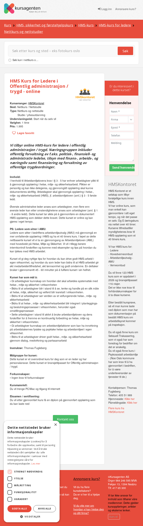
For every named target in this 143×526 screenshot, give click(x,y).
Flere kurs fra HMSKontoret (116, 410)
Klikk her (130, 399)
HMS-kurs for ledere (115, 25)
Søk (125, 51)
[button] (31, 517)
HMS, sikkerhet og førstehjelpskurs (44, 25)
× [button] (55, 424)
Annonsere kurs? (125, 9)
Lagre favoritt (25, 133)
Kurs (7, 25)
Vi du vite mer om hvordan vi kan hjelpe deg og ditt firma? (88, 509)
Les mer (35, 463)
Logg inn (106, 9)
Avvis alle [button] (44, 508)
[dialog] (32, 471)
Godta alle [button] (19, 508)
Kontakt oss (65, 419)
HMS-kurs (86, 25)
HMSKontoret (122, 184)
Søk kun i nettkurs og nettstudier (31, 60)
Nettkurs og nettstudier (23, 31)
